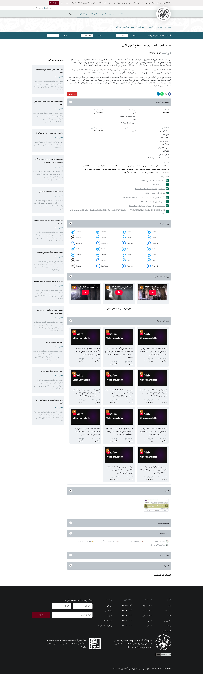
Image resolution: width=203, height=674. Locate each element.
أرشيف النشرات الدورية (105, 626)
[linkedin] (158, 94)
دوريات (169, 626)
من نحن (112, 13)
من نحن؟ (109, 605)
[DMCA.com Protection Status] (163, 654)
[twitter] (165, 94)
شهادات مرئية (147, 605)
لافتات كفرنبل (167, 631)
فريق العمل (109, 610)
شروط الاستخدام (107, 620)
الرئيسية (120, 13)
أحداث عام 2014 (127, 620)
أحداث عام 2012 (127, 610)
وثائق (169, 605)
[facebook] (169, 94)
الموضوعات (148, 626)
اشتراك (41, 614)
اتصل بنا (109, 615)
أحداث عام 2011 (127, 605)
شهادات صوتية (147, 610)
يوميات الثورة (83, 13)
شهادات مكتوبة (147, 615)
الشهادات (94, 13)
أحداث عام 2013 (127, 615)
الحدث (151, 27)
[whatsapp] (162, 94)
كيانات (169, 615)
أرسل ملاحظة (53, 2)
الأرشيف (103, 13)
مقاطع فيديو (167, 620)
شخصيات (168, 610)
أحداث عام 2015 (127, 626)
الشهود (149, 620)
